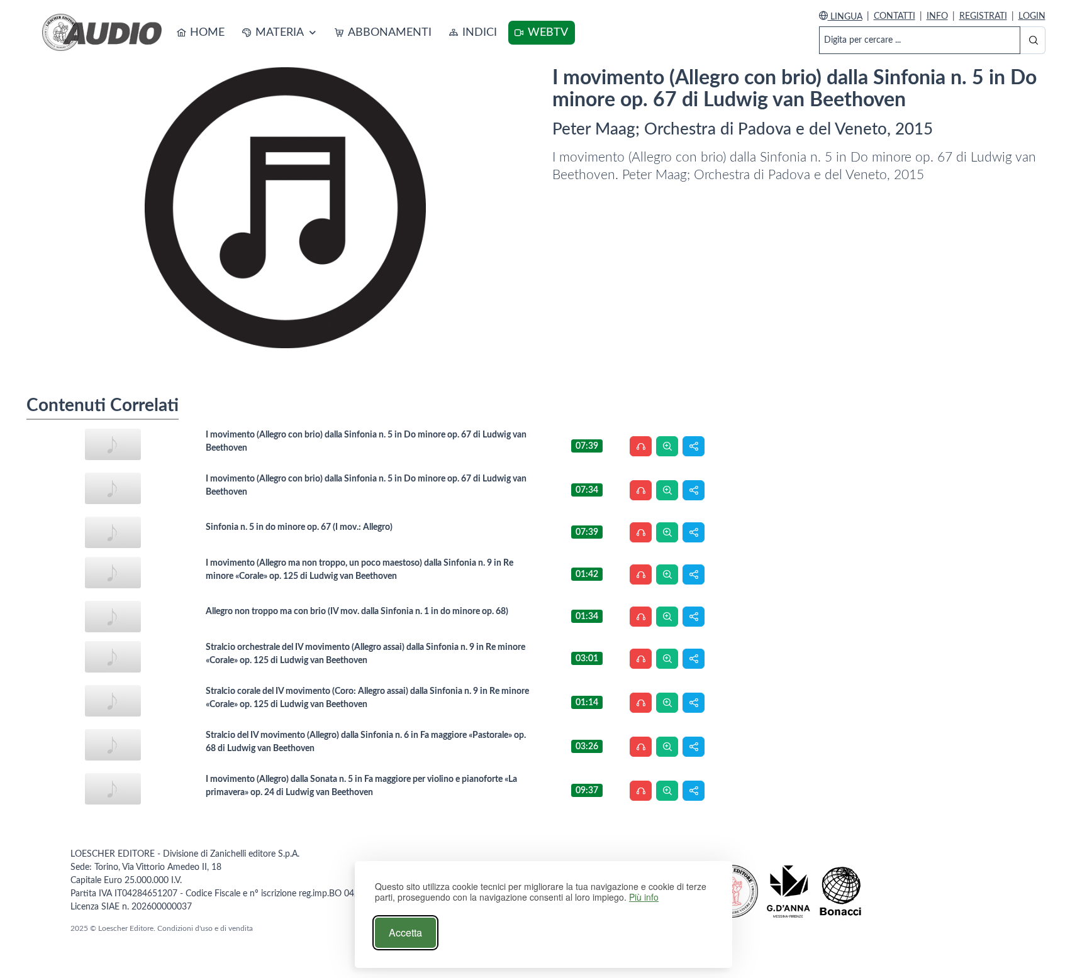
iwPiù (542, 72)
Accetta (405, 932)
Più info (644, 897)
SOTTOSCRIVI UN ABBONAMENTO (346, 60)
